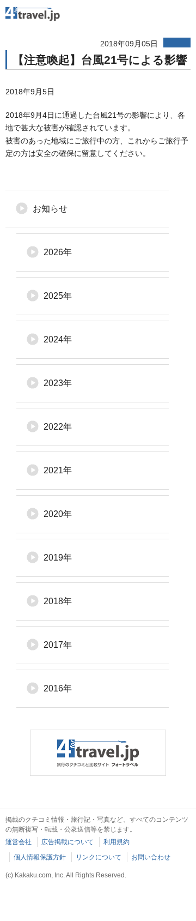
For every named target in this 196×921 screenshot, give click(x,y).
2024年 (58, 339)
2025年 (58, 295)
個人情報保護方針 (40, 857)
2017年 (58, 644)
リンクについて (98, 857)
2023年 (58, 383)
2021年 (58, 470)
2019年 (58, 557)
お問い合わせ (150, 857)
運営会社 (18, 842)
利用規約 (116, 842)
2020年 (58, 514)
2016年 (58, 688)
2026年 (58, 252)
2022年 (58, 426)
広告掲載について (67, 842)
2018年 (58, 601)
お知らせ (50, 208)
